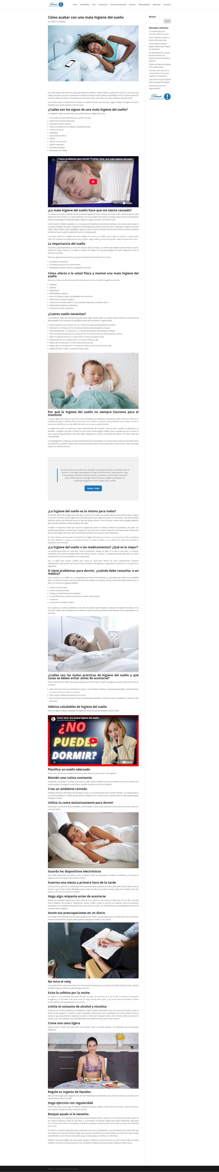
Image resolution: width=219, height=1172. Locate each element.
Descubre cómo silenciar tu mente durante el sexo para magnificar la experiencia (159, 73)
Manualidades (144, 5)
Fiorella (52, 21)
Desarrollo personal (118, 5)
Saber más (93, 488)
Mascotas (157, 5)
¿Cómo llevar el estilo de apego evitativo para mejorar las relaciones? (159, 46)
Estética (132, 5)
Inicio (75, 5)
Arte (94, 5)
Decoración (103, 5)
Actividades (84, 5)
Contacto (167, 5)
